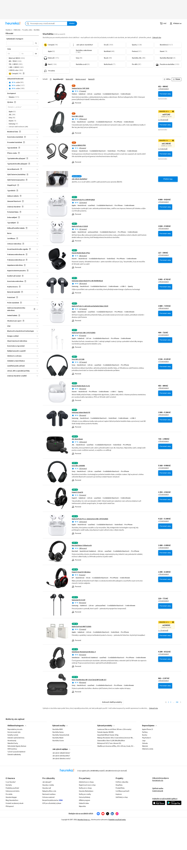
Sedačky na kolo (12, 735)
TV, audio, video (27, 30)
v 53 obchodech (163, 255)
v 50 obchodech (163, 202)
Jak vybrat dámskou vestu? (61, 759)
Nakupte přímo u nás (49, 791)
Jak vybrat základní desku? (61, 753)
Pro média (9, 794)
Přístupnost (10, 806)
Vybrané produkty (104, 725)
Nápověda (82, 806)
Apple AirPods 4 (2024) (80, 226)
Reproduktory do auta (14, 729)
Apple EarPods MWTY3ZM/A (81, 626)
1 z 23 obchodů (163, 631)
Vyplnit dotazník (157, 791)
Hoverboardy (11, 741)
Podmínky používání (12, 788)
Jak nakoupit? (47, 782)
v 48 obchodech (163, 308)
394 (177, 702)
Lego (144, 741)
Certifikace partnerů (122, 791)
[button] (19, 43)
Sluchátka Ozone (58, 741)
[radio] (7, 82)
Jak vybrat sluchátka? (79, 179)
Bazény (144, 735)
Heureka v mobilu (48, 785)
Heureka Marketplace (86, 791)
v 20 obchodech (163, 89)
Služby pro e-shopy (85, 788)
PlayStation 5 (146, 738)
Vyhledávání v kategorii (14, 39)
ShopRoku (119, 785)
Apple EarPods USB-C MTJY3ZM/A (83, 333)
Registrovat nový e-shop (87, 785)
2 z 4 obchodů (162, 149)
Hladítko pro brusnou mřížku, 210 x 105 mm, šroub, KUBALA (116, 746)
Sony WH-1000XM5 (78, 466)
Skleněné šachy (12, 743)
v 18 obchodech (163, 548)
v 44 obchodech (163, 282)
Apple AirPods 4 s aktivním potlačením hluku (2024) (90, 306)
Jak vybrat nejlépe (60, 749)
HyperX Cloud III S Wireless (81, 572)
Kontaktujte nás (157, 780)
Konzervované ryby (13, 732)
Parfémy (145, 732)
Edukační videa (84, 803)
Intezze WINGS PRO (79, 145)
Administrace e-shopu (86, 782)
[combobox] (46, 23)
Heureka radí (46, 788)
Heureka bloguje (11, 797)
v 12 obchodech (163, 521)
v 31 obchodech (163, 468)
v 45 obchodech (163, 229)
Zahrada (145, 743)
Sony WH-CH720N (78, 359)
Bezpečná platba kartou (50, 800)
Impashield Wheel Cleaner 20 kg (107, 735)
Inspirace (119, 794)
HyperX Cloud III (77, 492)
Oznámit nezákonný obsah (14, 803)
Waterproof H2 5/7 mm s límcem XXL (109, 743)
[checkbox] (7, 58)
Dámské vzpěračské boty (15, 738)
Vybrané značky (58, 725)
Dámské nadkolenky (14, 755)
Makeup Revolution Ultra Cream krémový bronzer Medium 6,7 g (116, 738)
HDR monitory (12, 749)
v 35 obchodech (163, 495)
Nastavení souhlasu (49, 794)
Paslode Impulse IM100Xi (105, 732)
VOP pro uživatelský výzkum (51, 803)
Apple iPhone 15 (147, 729)
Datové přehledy (84, 797)
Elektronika (17, 30)
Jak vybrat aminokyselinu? (61, 756)
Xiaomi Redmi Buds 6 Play (81, 253)
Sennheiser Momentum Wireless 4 (84, 652)
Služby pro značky (85, 794)
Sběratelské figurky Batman (16, 746)
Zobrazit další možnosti (16, 127)
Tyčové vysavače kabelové (16, 752)
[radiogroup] (22, 85)
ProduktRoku (120, 788)
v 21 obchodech (163, 654)
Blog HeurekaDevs (12, 800)
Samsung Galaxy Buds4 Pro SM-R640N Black (87, 281)
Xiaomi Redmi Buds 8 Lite (81, 386)
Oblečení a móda (147, 749)
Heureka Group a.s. (83, 820)
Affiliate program (84, 800)
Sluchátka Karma (58, 732)
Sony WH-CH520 (77, 116)
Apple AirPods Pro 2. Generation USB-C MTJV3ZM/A (90, 519)
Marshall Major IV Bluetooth (82, 545)
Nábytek (145, 746)
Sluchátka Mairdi (57, 738)
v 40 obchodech (163, 415)
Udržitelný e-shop (122, 797)
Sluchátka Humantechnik (60, 735)
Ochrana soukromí (48, 797)
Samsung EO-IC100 (78, 600)
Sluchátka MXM (57, 729)
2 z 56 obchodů (163, 120)
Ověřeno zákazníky (122, 782)
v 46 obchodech (163, 388)
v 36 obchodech (163, 441)
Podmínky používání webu (117, 820)
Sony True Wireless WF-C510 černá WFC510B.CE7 (89, 680)
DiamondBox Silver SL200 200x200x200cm (111, 741)
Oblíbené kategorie (15, 725)
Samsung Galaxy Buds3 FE (81, 412)
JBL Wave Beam (77, 439)
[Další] (180, 702)
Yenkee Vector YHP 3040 (80, 88)
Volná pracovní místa (12, 791)
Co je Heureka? (11, 782)
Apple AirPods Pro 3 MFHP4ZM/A (83, 200)
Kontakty (9, 785)
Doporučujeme (148, 725)
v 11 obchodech (163, 335)
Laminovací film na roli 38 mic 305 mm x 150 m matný (114, 729)
